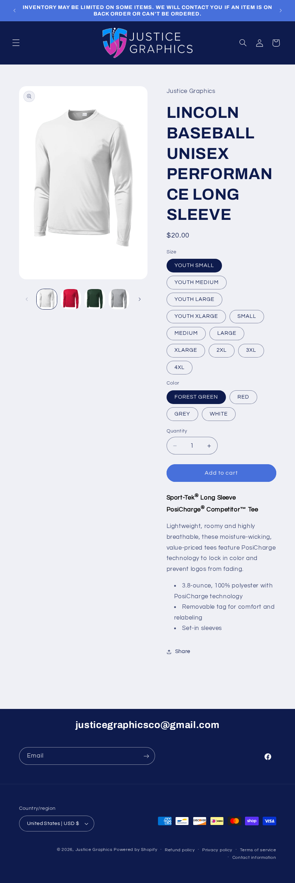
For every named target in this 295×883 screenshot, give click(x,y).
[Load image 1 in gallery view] (47, 299)
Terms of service (258, 850)
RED (243, 397)
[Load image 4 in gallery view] (119, 299)
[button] (16, 43)
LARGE (226, 333)
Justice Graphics (94, 850)
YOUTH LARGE (194, 299)
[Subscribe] (146, 756)
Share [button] (182, 651)
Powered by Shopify (135, 850)
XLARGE (185, 350)
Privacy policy (217, 850)
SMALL (246, 316)
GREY (182, 414)
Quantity (177, 431)
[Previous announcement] (14, 10)
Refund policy (180, 850)
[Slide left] (27, 299)
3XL (251, 350)
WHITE (219, 414)
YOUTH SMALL (194, 265)
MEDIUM (186, 333)
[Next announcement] (281, 10)
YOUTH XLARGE (196, 316)
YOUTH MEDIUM (196, 282)
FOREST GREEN (196, 397)
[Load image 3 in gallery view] (95, 299)
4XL (179, 367)
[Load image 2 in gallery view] (71, 299)
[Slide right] (140, 299)
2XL (222, 350)
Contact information (254, 858)
